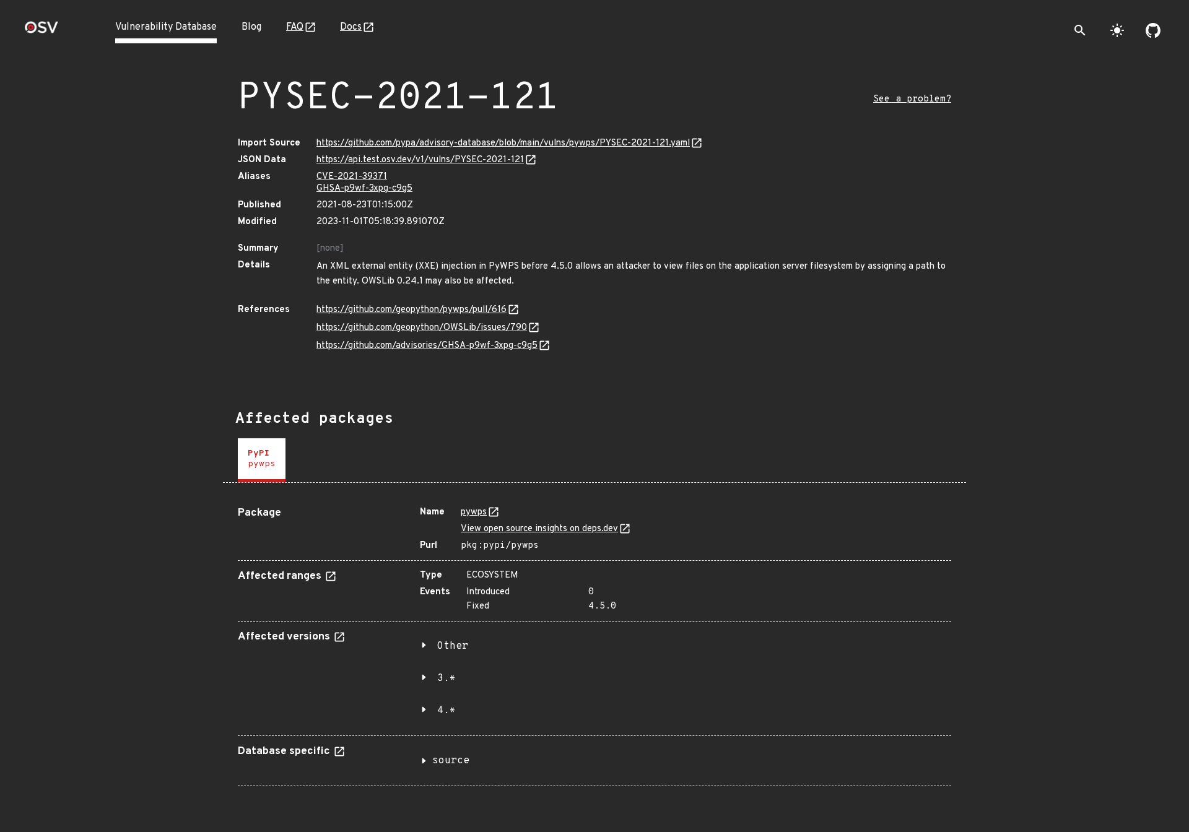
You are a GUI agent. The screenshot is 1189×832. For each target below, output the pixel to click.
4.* (446, 710)
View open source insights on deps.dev (539, 529)
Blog (251, 27)
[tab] (261, 460)
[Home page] (41, 31)
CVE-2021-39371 (351, 177)
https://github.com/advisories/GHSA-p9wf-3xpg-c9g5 (427, 346)
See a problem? (912, 99)
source (450, 761)
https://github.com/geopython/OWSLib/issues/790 (421, 328)
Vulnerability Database (166, 27)
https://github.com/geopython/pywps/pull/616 (411, 310)
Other (452, 646)
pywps (474, 512)
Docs (351, 27)
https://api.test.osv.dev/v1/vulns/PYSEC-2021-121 (420, 160)
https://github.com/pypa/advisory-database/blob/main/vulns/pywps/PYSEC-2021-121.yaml (503, 143)
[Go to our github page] (1153, 30)
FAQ (294, 27)
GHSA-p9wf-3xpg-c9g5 (364, 188)
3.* (446, 678)
